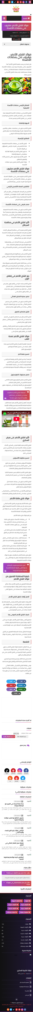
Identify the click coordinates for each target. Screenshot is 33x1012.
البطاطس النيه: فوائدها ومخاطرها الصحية (14, 858)
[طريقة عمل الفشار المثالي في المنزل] (28, 843)
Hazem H (28, 974)
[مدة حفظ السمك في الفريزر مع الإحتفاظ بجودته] (28, 803)
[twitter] (12, 2)
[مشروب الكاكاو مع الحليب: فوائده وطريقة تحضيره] (28, 818)
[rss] (9, 2)
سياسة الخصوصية (24, 986)
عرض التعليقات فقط (21, 737)
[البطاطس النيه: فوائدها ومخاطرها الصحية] (28, 857)
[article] (16, 703)
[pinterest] (20, 2)
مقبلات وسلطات (11, 912)
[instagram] (23, 2)
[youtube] (18, 2)
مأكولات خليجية (12, 904)
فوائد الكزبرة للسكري (24, 970)
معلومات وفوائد (13, 36)
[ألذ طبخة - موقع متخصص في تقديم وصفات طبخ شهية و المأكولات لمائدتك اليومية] (16, 9)
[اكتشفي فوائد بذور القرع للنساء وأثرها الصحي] (28, 830)
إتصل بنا (27, 991)
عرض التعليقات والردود (8, 737)
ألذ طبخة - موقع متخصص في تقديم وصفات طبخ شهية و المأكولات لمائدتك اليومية (16, 1005)
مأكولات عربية (24, 908)
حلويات (26, 901)
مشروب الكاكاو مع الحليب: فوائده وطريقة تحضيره (14, 819)
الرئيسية (25, 18)
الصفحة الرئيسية (24, 36)
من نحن (27, 995)
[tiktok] (15, 2)
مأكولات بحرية (24, 904)
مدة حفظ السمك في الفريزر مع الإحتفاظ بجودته (14, 804)
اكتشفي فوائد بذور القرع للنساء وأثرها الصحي (14, 831)
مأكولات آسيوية (16, 901)
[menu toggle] (30, 2)
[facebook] (26, 2)
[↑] (16, 999)
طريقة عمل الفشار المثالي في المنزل (14, 844)
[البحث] (3, 2)
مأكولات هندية (12, 908)
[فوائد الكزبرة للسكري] (16, 961)
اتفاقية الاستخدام (24, 982)
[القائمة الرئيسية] (4, 18)
